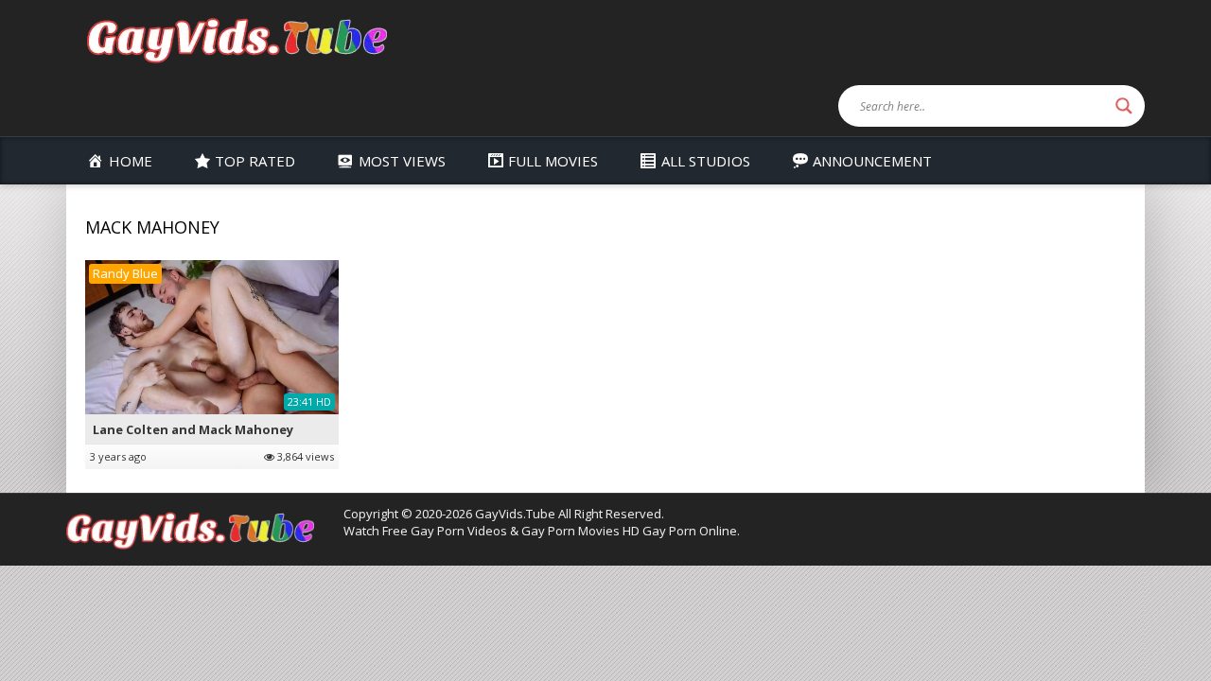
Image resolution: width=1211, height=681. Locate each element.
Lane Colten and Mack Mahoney (193, 429)
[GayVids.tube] (236, 39)
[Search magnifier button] (1124, 106)
